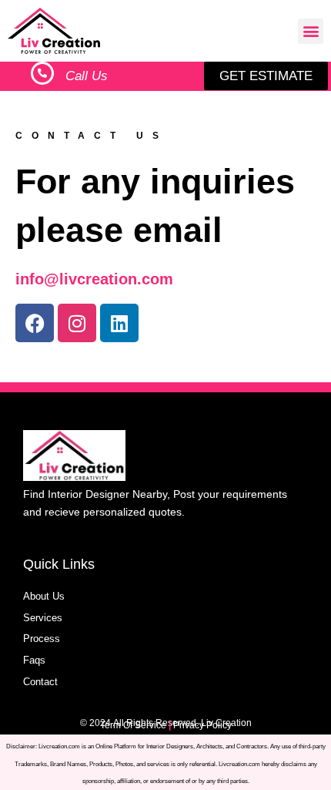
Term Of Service (133, 725)
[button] (310, 31)
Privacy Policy (202, 725)
